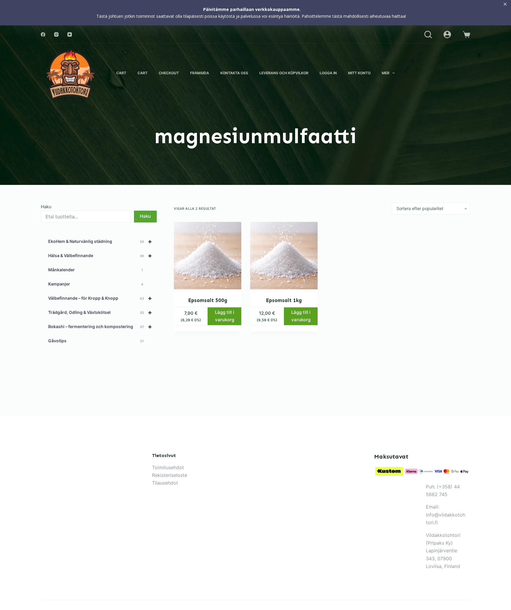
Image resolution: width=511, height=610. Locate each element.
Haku (46, 206)
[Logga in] (447, 34)
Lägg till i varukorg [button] (224, 315)
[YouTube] (69, 34)
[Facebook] (43, 34)
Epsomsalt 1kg (284, 300)
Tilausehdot (165, 483)
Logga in (328, 73)
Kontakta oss (234, 73)
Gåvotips (96, 340)
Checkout (169, 73)
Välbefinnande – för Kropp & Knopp (100, 298)
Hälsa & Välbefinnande (100, 255)
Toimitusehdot (168, 467)
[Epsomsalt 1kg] (284, 255)
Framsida (199, 73)
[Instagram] (56, 34)
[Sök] (428, 34)
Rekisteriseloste (169, 475)
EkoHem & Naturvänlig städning (100, 241)
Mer (385, 73)
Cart (121, 73)
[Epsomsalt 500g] (207, 255)
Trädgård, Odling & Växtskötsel (100, 312)
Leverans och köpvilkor (283, 73)
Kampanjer (95, 283)
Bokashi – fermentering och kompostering (100, 326)
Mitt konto (359, 73)
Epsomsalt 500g (207, 300)
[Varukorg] (466, 34)
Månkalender (95, 269)
